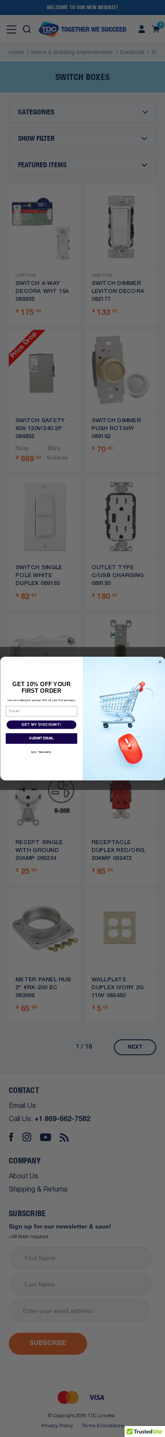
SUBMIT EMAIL (41, 738)
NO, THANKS (41, 752)
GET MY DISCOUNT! (41, 724)
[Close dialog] (160, 662)
